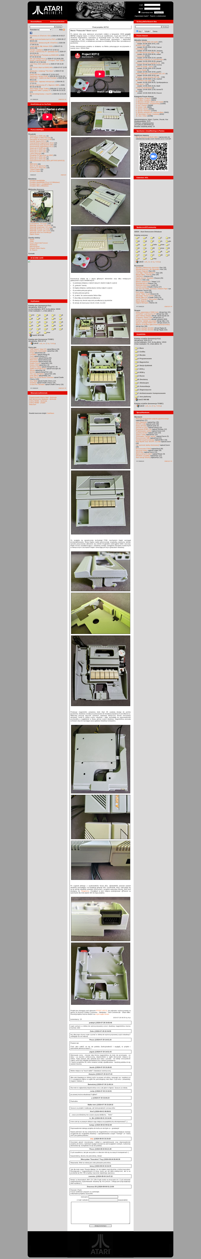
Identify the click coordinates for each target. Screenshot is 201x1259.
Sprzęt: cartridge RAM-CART (146, 323)
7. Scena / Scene (142, 109)
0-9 (32, 315)
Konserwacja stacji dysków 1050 (41, 145)
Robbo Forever (35, 363)
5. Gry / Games (141, 105)
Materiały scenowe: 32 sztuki (40, 225)
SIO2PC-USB (141, 424)
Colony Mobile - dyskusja (38, 401)
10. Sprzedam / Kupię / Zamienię (147, 114)
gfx (169, 241)
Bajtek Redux (34, 234)
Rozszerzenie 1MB (142, 438)
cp (169, 238)
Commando (34, 358)
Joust (32, 356)
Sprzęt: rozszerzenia (143, 319)
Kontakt (31, 253)
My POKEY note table (143, 81)
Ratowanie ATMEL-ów (143, 429)
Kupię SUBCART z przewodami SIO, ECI (150, 73)
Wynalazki (138, 417)
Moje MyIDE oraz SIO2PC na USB (148, 441)
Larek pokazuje (35, 153)
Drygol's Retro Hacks (37, 248)
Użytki (147, 31)
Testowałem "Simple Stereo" (146, 436)
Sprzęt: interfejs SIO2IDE (145, 328)
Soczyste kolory (141, 450)
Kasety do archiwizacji (144, 88)
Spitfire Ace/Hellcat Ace (38, 368)
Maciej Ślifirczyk (141, 297)
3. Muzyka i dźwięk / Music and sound (149, 102)
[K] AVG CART (141, 45)
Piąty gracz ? (140, 84)
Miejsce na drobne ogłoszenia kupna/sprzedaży (153, 324)
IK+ (137, 91)
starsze (63, 175)
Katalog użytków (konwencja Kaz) (147, 338)
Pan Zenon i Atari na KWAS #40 (41, 67)
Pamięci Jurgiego (36, 50)
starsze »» (62, 99)
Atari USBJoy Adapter (143, 316)
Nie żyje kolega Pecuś (38, 58)
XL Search (33, 250)
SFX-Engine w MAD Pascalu (40, 138)
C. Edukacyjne (143, 383)
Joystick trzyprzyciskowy (145, 440)
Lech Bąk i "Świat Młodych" (145, 273)
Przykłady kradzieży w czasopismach (149, 59)
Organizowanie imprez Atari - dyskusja (43, 397)
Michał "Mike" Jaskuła (143, 274)
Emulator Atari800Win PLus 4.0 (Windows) (45, 182)
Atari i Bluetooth (141, 422)
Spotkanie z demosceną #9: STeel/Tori (43, 43)
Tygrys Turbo (141, 434)
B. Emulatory (142, 379)
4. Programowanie (144, 358)
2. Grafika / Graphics (143, 100)
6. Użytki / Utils (141, 107)
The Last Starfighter (37, 374)
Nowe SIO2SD (141, 426)
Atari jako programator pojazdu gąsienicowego (152, 419)
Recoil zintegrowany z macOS (41, 94)
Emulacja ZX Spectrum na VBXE (41, 155)
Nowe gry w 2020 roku (38, 148)
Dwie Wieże (34, 375)
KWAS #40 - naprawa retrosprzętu (42, 81)
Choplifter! (33, 354)
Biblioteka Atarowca (36, 189)
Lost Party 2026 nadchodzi (39, 64)
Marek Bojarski (141, 301)
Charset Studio (141, 70)
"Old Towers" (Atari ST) (38, 349)
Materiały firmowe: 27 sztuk (39, 229)
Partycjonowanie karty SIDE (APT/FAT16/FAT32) (47, 160)
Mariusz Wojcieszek (143, 281)
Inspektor (33, 383)
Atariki (32, 239)
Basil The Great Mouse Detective (42, 377)
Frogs (32, 353)
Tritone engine (35, 169)
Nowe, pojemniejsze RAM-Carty (147, 312)
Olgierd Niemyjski (142, 303)
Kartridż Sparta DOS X (38, 141)
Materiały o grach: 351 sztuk (40, 230)
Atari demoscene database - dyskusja (42, 399)
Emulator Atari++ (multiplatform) (41, 184)
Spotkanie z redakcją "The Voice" (42, 71)
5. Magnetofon (143, 362)
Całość (35, 343)
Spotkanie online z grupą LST (40, 90)
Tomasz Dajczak (142, 271)
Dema (155, 31)
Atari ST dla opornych (37, 166)
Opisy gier (32, 347)
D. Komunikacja (143, 386)
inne (48, 332)
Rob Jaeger (140, 292)
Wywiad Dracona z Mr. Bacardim (147, 269)
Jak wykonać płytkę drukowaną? (147, 445)
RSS (61, 30)
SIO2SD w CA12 (142, 427)
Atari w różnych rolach (144, 454)
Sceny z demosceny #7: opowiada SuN (44, 51)
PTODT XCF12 (101, 1010)
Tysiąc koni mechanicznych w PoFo (43, 39)
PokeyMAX (140, 49)
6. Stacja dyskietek (144, 365)
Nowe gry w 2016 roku (38, 157)
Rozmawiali (138, 266)
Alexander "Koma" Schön (145, 296)
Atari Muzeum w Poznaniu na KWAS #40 (44, 55)
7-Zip (47, 343)
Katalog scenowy (141, 235)
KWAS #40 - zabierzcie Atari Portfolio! (43, 78)
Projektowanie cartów (143, 431)
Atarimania (33, 245)
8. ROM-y (141, 372)
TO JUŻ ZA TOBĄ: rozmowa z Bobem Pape (151, 289)
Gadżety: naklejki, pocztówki (146, 321)
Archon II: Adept (36, 367)
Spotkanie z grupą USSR (39, 76)
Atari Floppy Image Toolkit (39, 88)
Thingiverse (85, 891)
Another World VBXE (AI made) (147, 42)
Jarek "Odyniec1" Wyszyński (146, 299)
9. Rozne (140, 376)
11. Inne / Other (141, 116)
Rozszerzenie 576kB (143, 448)
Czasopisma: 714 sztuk (38, 223)
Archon (32, 372)
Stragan (137, 310)
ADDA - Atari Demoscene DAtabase (148, 232)
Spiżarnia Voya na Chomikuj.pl (40, 232)
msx (162, 248)
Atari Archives (35, 246)
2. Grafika (141, 352)
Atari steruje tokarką (143, 457)
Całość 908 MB (143, 399)
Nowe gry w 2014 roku (38, 167)
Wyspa (32, 370)
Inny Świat (33, 381)
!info (155, 244)
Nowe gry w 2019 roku (38, 150)
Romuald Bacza (141, 283)
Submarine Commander (38, 351)
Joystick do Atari (142, 433)
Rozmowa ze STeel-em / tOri (40, 36)
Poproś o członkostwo (158, 16)
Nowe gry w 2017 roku (38, 152)
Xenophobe (34, 361)
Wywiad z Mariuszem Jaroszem (147, 267)
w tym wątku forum (102, 1014)
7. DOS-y (140, 369)
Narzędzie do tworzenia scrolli (40, 139)
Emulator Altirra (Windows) (39, 186)
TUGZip (52, 343)
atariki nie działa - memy (144, 66)
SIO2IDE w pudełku (143, 456)
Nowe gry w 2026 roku (38, 136)
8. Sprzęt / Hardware (143, 110)
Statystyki (32, 404)
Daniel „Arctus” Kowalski (144, 278)
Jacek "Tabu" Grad (142, 294)
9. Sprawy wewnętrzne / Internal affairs (150, 112)
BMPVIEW (33, 164)
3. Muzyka (141, 355)
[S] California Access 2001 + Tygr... (148, 52)
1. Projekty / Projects (143, 98)
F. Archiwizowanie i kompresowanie (151, 393)
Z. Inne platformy (144, 396)
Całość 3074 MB (38, 335)
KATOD (138, 280)
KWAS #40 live (35, 74)
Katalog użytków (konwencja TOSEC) (148, 403)
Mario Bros (34, 360)
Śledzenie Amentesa (143, 285)
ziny (154, 258)
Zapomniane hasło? (142, 16)
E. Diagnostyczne (144, 390)
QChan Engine (35, 171)
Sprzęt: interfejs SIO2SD (144, 330)
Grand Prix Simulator (37, 384)
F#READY (139, 276)
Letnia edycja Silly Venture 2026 (41, 46)
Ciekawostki (140, 56)
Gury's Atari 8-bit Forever (39, 243)
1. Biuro (140, 348)
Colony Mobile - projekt (37, 403)
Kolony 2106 (34, 365)
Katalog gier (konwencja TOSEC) (41, 339)
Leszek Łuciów (141, 287)
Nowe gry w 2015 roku (38, 159)
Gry (140, 31)
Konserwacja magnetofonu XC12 (41, 146)
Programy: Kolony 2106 (144, 317)
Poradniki (32, 134)
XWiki (32, 241)
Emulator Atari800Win (37, 180)
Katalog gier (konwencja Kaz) (39, 305)
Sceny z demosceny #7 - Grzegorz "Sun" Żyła (46, 60)
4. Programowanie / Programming (148, 103)
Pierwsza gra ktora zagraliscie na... (148, 63)
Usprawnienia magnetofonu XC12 (42, 143)
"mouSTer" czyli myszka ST (146, 314)
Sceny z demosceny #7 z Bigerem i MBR (44, 85)
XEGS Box (139, 452)
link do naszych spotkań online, (147, 137)
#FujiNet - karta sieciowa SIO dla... (148, 77)
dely (91, 1139)
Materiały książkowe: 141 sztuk (41, 227)
